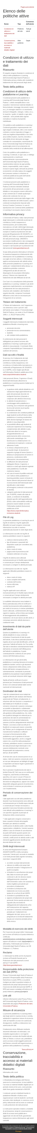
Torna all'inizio (27, 1049)
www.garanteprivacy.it (21, 248)
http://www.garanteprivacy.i (12, 965)
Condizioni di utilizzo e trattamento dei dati (13, 1127)
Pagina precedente (27, 7)
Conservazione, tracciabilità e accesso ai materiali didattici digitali (20, 1128)
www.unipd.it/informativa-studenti (14, 374)
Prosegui (18, 1131)
